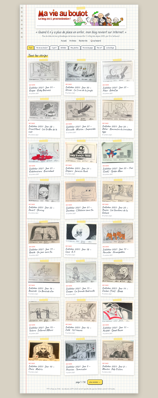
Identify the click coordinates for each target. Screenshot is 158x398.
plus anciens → (94, 382)
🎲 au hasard (95, 40)
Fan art (99, 47)
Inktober (63, 47)
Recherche (83, 40)
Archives (72, 40)
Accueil (64, 40)
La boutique (110, 47)
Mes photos (75, 47)
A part (54, 47)
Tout (30, 47)
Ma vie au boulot (42, 47)
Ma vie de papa (88, 47)
